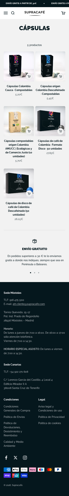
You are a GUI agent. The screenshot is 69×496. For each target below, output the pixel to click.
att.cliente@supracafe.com (29, 304)
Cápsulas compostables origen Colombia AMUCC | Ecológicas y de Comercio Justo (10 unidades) (18, 148)
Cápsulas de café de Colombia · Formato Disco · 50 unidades (50, 144)
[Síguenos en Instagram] (24, 457)
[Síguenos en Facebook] (6, 457)
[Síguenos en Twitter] (15, 457)
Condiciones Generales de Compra (17, 408)
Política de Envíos (14, 416)
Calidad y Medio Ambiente (13, 443)
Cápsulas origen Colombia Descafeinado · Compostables (50, 90)
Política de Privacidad (51, 416)
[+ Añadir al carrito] (29, 76)
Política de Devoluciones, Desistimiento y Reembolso (13, 429)
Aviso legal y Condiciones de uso (50, 408)
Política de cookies (49, 423)
